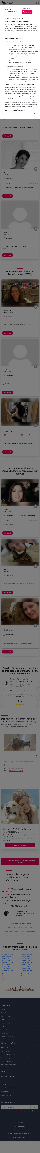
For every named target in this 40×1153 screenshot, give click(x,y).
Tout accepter (27, 12)
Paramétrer (26, 8)
